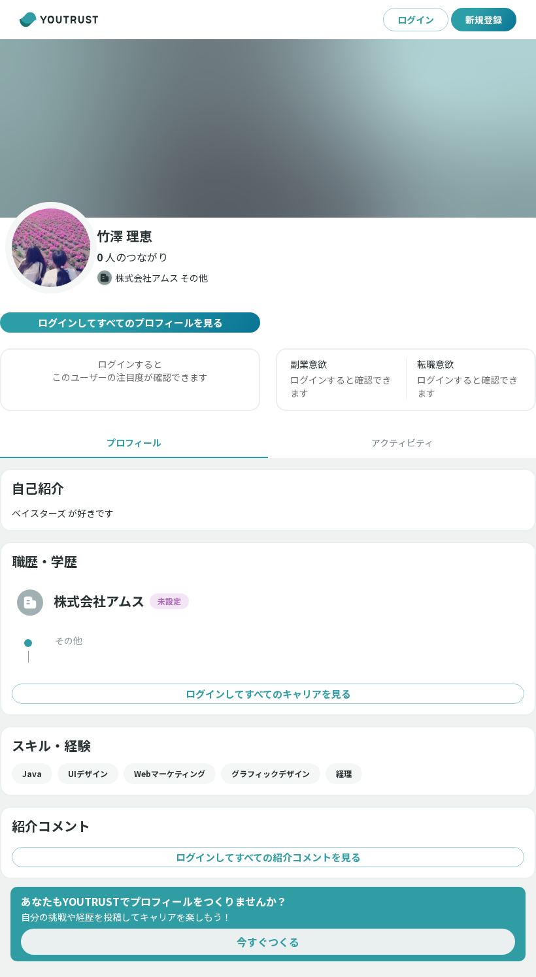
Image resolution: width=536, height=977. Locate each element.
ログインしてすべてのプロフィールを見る (130, 322)
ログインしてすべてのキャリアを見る (268, 694)
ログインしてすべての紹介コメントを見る (268, 857)
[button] (268, 128)
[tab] (134, 442)
